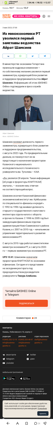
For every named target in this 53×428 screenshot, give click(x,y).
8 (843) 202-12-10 (10, 339)
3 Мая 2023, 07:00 (10, 28)
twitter (33, 354)
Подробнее (42, 408)
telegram (10, 359)
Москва (19, 8)
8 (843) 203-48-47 (26, 339)
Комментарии (26, 318)
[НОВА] (25, 16)
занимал (17, 142)
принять (42, 414)
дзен (32, 359)
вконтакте (11, 354)
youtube (10, 363)
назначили (31, 257)
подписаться (26, 303)
